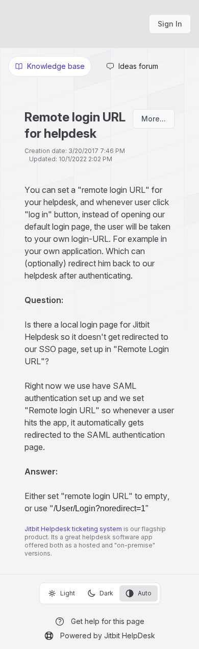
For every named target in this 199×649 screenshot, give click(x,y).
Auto (145, 593)
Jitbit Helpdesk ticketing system (73, 529)
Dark (106, 593)
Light (67, 593)
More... (153, 118)
